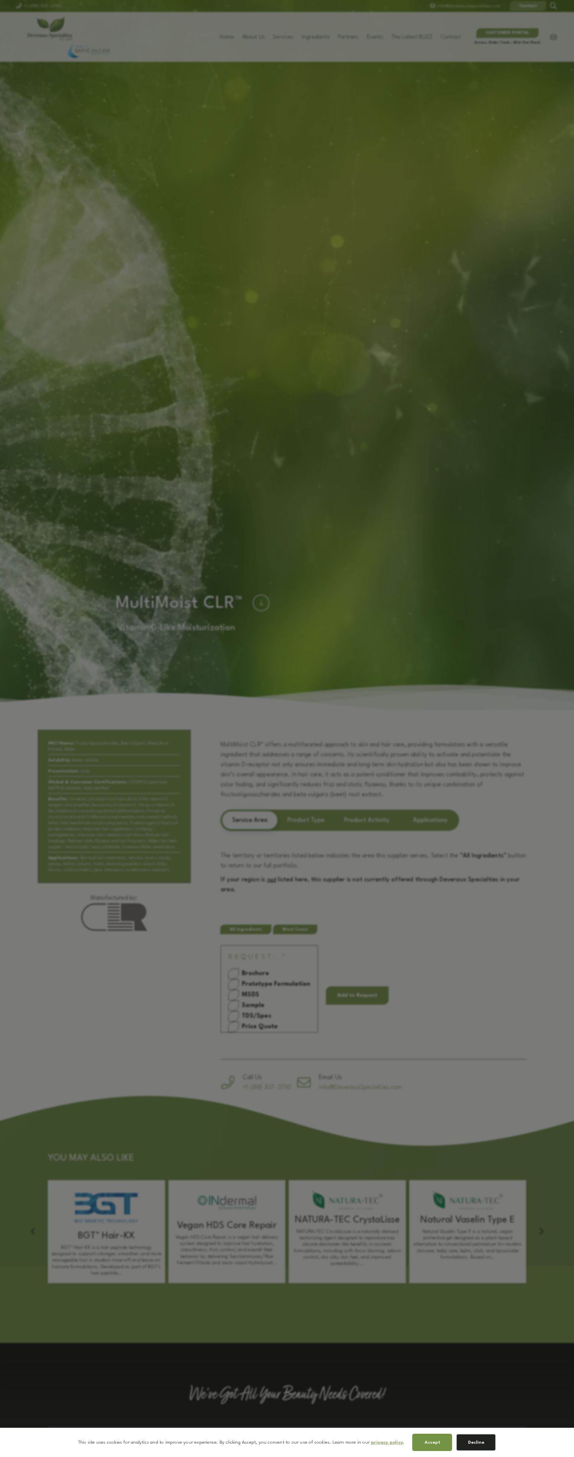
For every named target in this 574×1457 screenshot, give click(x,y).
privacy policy (387, 1442)
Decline (476, 1442)
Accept (432, 1442)
